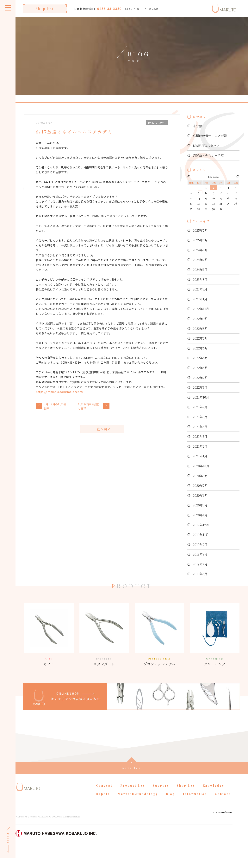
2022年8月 (200, 328)
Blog (170, 794)
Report (103, 794)
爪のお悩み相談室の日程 (89, 406)
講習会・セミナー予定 (208, 155)
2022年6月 (200, 348)
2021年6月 (200, 427)
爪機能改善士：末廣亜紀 (210, 135)
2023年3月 (200, 289)
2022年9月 (200, 318)
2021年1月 (200, 456)
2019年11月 (201, 534)
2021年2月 (200, 446)
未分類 (197, 126)
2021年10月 (201, 397)
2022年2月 (200, 377)
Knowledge (213, 785)
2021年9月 (200, 407)
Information (195, 794)
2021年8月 (200, 417)
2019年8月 (200, 554)
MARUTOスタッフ (206, 145)
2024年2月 (200, 259)
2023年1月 (200, 299)
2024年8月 (200, 250)
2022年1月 (200, 387)
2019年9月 (200, 544)
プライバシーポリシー (222, 812)
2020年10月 (201, 466)
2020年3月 (200, 505)
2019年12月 (201, 525)
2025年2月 (200, 240)
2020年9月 (200, 476)
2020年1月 (200, 515)
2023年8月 (200, 279)
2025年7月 (200, 230)
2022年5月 (200, 358)
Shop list (45, 8)
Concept (104, 785)
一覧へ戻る (102, 429)
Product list (132, 785)
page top (131, 767)
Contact (223, 794)
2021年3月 (200, 436)
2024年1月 (200, 269)
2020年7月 (200, 485)
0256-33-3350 (109, 8)
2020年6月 (200, 495)
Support (161, 785)
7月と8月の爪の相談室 (55, 406)
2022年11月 (201, 309)
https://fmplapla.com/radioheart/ (59, 392)
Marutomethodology (138, 794)
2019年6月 (200, 574)
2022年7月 (200, 338)
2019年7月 (200, 564)
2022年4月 (200, 368)
